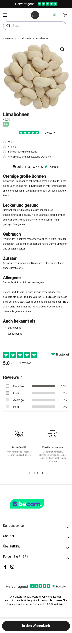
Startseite (8, 38)
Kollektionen (24, 38)
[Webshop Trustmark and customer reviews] (35, 510)
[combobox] (34, 25)
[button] (65, 15)
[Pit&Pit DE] (35, 15)
